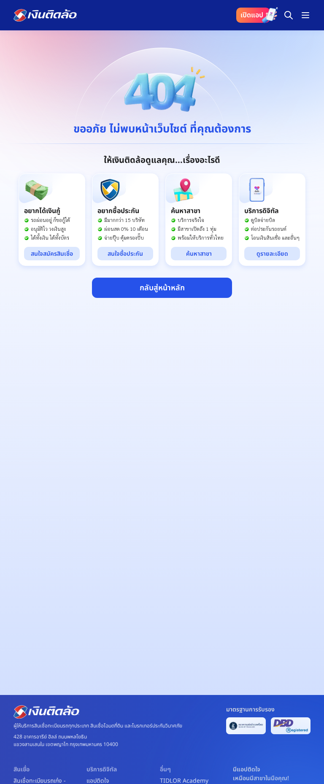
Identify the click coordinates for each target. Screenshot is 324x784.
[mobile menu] (305, 15)
